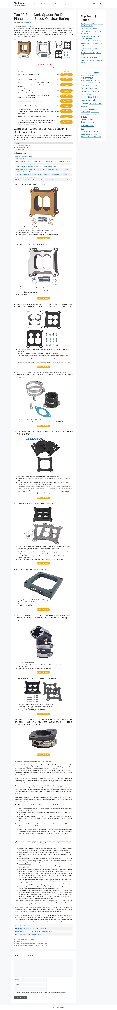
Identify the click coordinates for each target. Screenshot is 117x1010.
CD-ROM (94, 82)
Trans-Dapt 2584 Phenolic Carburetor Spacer (26, 177)
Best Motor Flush (20, 149)
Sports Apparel (91, 117)
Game (97, 85)
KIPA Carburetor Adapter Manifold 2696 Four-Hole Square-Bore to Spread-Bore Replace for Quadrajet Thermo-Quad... (43, 162)
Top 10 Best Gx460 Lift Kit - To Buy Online (28, 934)
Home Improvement (46, 4)
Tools (36, 4)
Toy (86, 4)
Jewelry (88, 94)
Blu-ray (92, 80)
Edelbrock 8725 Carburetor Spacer (23, 156)
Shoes (82, 114)
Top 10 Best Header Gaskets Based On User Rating (30, 928)
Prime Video (85, 112)
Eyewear (94, 85)
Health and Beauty (90, 91)
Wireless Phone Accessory (91, 137)
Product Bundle (95, 112)
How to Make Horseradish (89, 57)
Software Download (89, 114)
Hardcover (93, 88)
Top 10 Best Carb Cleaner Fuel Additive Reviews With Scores (33, 931)
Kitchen (97, 97)
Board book (98, 80)
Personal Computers (89, 109)
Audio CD (95, 75)
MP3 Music (84, 103)
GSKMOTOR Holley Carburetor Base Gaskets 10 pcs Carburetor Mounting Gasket (35, 166)
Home (29, 4)
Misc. (95, 100)
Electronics (86, 85)
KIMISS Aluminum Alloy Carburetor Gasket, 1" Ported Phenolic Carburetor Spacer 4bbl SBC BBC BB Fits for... (42, 169)
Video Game (85, 134)
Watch (95, 134)
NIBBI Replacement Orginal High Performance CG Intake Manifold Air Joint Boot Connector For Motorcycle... (42, 164)
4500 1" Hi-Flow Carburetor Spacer (23, 172)
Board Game (83, 82)
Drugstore (66, 4)
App (90, 73)
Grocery (57, 4)
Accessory (84, 73)
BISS (80, 4)
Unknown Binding (90, 131)
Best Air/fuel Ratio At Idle (22, 147)
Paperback (86, 106)
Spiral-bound (97, 114)
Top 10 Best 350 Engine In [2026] (91, 28)
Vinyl (92, 134)
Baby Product (85, 80)
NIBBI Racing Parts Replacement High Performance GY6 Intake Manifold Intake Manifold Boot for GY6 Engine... (43, 174)
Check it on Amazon (66, 74)
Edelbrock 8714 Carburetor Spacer (23, 158)
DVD (98, 83)
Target (96, 117)
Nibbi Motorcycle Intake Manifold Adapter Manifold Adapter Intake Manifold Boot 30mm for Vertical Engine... (42, 179)
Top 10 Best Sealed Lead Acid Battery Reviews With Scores (31, 943)
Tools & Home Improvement (88, 124)
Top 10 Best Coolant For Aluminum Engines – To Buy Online (31, 945)
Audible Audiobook (86, 75)
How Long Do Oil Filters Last (90, 41)
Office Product (95, 103)
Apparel (95, 73)
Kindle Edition (86, 97)
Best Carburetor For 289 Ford (23, 145)
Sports (74, 4)
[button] (101, 4)
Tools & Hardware (88, 119)
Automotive (87, 77)
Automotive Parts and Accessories (25, 939)
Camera (89, 83)
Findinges (19, 3)
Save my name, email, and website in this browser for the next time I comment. (41, 992)
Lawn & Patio (93, 4)
